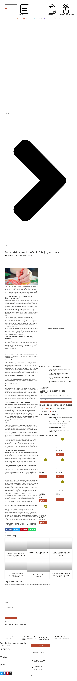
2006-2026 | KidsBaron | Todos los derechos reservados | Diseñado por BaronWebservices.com (22, 675)
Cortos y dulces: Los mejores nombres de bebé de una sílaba (61, 554)
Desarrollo (29, 255)
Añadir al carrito (42, 501)
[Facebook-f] (4, 673)
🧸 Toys (19, 18)
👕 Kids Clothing (38, 18)
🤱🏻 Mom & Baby (47, 18)
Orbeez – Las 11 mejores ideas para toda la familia (38, 553)
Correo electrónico (9, 607)
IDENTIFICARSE (67, 14)
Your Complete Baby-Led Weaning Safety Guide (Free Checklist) (29, 638)
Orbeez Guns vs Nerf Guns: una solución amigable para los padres (16, 555)
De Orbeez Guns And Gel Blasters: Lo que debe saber (62, 637)
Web (6, 612)
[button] (9, 529)
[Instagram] (10, 673)
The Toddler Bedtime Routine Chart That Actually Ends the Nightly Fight (59, 426)
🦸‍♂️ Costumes (57, 18)
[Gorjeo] (1, 673)
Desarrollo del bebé (22, 255)
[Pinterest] (7, 673)
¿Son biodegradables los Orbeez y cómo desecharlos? (46, 638)
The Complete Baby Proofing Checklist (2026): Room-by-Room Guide (61, 575)
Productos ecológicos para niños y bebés (12, 637)
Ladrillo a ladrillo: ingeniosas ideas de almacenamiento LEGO (58, 374)
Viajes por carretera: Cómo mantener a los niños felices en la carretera (60, 382)
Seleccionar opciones (59, 454)
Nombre (7, 602)
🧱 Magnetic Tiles (27, 18)
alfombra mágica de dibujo (19, 309)
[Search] (6, 8)
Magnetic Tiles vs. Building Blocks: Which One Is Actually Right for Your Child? (59, 422)
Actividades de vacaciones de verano (38, 575)
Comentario (8, 586)
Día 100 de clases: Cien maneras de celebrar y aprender (16, 575)
